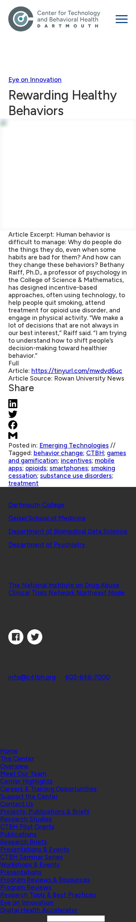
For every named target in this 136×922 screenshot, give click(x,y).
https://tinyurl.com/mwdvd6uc (76, 370)
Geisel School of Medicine (47, 518)
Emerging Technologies (74, 445)
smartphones (68, 468)
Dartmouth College (36, 505)
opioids (35, 468)
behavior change (58, 453)
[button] (17, 758)
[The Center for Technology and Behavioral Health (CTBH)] (59, 18)
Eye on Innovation (35, 79)
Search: (35, 918)
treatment (23, 483)
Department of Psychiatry (46, 544)
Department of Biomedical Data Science (67, 531)
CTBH (95, 453)
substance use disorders (76, 475)
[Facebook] (15, 642)
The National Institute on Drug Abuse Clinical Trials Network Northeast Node (66, 588)
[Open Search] (68, 735)
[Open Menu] (122, 19)
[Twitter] (34, 642)
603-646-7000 (87, 677)
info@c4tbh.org (32, 677)
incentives (76, 460)
